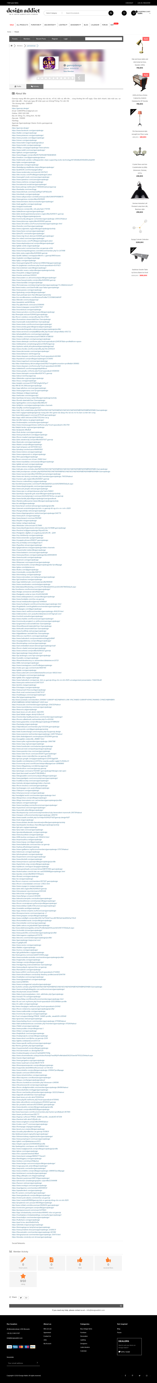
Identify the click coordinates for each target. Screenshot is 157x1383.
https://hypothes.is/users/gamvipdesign (27, 545)
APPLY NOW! (125, 1352)
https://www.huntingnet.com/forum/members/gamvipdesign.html (36, 604)
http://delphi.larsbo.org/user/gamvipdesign (28, 427)
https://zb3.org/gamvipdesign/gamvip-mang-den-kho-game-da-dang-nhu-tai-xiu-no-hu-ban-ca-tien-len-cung (53, 413)
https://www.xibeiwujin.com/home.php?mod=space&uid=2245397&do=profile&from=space (46, 341)
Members (27, 39)
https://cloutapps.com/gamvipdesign (26, 687)
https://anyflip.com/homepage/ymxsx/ (26, 408)
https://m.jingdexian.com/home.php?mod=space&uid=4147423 (36, 265)
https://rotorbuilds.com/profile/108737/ (26, 572)
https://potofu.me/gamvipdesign (24, 685)
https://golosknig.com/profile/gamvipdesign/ (28, 292)
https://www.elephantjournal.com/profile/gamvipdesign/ (33, 243)
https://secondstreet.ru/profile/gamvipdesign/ (29, 268)
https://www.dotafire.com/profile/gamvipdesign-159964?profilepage (38, 1070)
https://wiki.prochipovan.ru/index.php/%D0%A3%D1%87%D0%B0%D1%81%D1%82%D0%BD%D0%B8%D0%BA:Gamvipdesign (61, 471)
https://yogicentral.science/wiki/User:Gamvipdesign (31, 624)
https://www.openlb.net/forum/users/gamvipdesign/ (31, 1043)
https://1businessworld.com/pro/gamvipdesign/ (30, 1085)
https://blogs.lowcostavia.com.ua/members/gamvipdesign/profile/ (37, 800)
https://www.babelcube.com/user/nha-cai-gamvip (31, 844)
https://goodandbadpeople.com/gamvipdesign (29, 832)
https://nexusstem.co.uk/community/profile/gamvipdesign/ (34, 278)
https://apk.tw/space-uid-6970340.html (27, 447)
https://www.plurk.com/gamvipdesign (26, 516)
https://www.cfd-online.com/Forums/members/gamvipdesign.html (37, 224)
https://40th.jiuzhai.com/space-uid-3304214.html (30, 837)
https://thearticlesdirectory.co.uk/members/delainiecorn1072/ (35, 660)
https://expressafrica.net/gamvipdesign (27, 839)
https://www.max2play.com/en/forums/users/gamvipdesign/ (34, 805)
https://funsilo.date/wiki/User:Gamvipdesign (28, 400)
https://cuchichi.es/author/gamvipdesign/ (27, 616)
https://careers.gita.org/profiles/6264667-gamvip (30, 479)
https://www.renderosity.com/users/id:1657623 (30, 172)
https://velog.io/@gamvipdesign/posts (26, 216)
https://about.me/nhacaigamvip (24, 376)
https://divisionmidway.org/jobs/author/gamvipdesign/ (32, 1136)
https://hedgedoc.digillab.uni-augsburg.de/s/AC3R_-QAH (34, 533)
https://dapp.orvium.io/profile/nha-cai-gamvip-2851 (31, 756)
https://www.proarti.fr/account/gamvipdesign (29, 690)
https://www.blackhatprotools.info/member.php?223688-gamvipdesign (39, 528)
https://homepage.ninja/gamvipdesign (26, 1127)
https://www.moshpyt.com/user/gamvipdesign (29, 1185)
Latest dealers (85, 1347)
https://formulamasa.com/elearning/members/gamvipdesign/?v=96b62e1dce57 (42, 285)
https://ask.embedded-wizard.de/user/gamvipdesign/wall (33, 646)
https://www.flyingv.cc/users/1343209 (26, 896)
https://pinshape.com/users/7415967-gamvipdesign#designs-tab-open (39, 771)
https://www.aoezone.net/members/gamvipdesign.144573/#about (37, 734)
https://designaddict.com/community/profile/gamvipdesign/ (34, 776)
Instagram (146, 1375)
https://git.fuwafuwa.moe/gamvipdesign (27, 579)
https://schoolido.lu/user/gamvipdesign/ (27, 930)
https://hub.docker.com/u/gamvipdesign (27, 432)
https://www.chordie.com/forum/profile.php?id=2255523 (33, 349)
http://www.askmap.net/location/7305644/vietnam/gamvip (34, 187)
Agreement (47, 1332)
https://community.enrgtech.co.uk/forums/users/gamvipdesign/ (36, 621)
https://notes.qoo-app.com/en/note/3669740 (29, 668)
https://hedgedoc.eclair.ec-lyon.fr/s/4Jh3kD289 (30, 594)
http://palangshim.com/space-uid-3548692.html (30, 1146)
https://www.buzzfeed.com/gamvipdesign (27, 835)
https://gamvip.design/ (20, 108)
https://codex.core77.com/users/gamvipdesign (30, 1124)
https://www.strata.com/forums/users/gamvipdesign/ (32, 324)
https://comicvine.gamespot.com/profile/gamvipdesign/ (33, 1208)
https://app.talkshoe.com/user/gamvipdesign (29, 388)
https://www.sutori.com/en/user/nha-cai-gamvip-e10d (32, 248)
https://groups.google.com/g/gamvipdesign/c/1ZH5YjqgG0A (35, 759)
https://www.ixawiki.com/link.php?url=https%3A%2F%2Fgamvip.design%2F (41, 817)
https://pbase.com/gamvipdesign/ (25, 803)
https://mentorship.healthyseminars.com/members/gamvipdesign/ (37, 717)
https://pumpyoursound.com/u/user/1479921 (29, 1210)
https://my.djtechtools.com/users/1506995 (28, 305)
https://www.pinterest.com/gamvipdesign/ (28, 135)
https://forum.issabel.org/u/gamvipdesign (27, 437)
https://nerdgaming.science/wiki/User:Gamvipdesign (32, 965)
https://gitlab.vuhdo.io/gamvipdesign (26, 246)
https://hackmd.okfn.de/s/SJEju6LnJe (26, 1119)
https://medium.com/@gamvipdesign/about (28, 157)
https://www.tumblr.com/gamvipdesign (26, 145)
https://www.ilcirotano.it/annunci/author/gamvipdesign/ (32, 202)
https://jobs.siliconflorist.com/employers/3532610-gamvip (34, 1102)
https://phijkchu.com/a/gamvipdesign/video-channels (32, 405)
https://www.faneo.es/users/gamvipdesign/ (28, 231)
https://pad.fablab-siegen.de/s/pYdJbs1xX (28, 714)
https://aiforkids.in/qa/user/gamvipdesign (27, 1225)
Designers (75, 25)
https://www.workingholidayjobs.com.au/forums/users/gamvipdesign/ (38, 989)
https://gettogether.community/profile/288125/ (29, 403)
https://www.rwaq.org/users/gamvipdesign (28, 744)
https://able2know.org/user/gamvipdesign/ (28, 211)
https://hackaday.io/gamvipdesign (25, 724)
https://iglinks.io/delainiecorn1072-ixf (26, 1041)
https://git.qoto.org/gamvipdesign (24, 827)
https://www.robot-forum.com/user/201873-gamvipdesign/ (34, 754)
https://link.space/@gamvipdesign (25, 457)
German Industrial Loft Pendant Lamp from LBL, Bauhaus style (140, 206)
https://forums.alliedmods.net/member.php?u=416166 (32, 719)
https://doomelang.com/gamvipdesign (26, 575)
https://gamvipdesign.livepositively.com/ (27, 653)
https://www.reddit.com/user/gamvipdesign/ (28, 150)
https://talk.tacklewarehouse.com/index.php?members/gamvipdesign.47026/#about (44, 1024)
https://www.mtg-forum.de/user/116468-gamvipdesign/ (33, 236)
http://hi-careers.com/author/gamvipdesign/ (28, 1193)
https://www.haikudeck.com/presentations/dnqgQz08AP (33, 638)
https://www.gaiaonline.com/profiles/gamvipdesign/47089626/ (35, 722)
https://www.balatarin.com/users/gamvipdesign (30, 552)
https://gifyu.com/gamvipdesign (24, 260)
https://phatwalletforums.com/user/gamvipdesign (30, 334)
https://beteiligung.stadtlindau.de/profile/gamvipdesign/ (33, 167)
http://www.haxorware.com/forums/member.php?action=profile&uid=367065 (41, 1112)
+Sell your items (12, 3)
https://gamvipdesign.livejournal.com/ (26, 940)
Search (110, 13)
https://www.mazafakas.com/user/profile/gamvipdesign (33, 462)
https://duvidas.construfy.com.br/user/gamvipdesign (32, 1237)
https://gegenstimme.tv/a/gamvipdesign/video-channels (33, 548)
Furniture (35, 25)
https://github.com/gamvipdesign (24, 152)
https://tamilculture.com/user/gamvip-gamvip (29, 768)
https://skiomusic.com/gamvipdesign (26, 852)
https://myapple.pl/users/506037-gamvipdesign (30, 540)
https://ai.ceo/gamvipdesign (22, 879)
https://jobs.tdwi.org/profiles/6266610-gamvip (29, 889)
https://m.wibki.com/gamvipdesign (25, 1004)
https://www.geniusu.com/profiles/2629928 (28, 199)
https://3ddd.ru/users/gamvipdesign (25, 1026)
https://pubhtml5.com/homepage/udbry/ (27, 170)
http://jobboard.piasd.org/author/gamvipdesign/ (30, 1134)
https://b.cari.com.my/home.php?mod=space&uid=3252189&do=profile (39, 1001)
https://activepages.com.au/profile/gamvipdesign (30, 788)
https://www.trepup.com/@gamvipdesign (27, 842)
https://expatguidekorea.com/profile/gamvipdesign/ (31, 641)
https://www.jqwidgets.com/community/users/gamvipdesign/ (35, 778)
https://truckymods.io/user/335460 (25, 992)
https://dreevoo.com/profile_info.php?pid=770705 (31, 209)
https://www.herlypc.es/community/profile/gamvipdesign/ (33, 1163)
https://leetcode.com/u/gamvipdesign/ (26, 442)
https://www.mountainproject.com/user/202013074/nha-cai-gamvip (37, 496)
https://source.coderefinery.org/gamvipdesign (29, 481)
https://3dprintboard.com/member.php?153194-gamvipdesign (35, 727)
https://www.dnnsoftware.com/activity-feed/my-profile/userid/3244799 (38, 974)
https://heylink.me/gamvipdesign (24, 521)
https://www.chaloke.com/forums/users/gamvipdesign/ (32, 619)
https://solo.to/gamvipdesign (23, 820)
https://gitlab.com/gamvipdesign (24, 670)
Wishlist (124, 13)
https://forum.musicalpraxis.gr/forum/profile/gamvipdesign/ (34, 903)
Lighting (62, 25)
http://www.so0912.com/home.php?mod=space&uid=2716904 (36, 972)
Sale (12, 25)
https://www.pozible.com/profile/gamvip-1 (28, 1028)
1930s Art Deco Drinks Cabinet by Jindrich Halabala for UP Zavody (140, 98)
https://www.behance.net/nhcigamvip (26, 354)
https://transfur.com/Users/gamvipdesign (27, 226)
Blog (86, 25)
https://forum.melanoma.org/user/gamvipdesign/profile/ (33, 1009)
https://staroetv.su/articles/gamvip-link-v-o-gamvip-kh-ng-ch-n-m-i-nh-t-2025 (41, 508)
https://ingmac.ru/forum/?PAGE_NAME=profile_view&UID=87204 (37, 1117)
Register (55, 39)
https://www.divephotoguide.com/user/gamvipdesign (32, 486)
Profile (18, 86)
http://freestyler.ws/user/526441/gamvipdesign (30, 314)
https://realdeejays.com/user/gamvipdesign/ (29, 695)
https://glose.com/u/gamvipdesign (25, 1151)
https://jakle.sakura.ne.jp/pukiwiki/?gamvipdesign (31, 925)
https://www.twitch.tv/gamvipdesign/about (28, 143)
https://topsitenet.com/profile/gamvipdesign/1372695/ (32, 359)
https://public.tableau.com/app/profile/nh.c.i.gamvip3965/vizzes (36, 256)
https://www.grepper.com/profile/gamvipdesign (30, 916)
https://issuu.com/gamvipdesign (24, 381)
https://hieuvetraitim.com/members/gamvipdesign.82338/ (34, 1232)
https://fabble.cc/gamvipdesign (23, 947)
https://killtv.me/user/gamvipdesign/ (25, 663)
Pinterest (132, 1375)
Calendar (95, 25)
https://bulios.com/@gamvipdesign (25, 570)
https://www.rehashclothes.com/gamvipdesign (29, 1075)
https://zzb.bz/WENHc (20, 982)
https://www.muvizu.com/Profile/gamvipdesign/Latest (32, 241)
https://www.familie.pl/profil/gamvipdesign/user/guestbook (34, 498)
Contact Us (47, 1336)
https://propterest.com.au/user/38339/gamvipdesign (32, 1203)
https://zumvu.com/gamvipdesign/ (25, 950)
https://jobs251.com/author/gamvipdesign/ (28, 233)
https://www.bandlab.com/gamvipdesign (27, 283)
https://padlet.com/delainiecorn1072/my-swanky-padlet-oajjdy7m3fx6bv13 (40, 761)
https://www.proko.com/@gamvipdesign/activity (30, 729)
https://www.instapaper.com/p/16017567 (27, 307)
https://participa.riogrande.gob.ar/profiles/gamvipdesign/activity (36, 494)
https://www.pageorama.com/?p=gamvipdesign (30, 390)
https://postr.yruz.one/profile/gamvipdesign (28, 1129)
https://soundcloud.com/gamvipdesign (26, 310)
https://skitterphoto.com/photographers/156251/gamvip (33, 344)
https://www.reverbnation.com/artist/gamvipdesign (31, 584)
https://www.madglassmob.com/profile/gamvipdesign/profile (35, 1149)
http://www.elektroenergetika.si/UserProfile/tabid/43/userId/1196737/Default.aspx (43, 928)
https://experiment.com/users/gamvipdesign (29, 857)
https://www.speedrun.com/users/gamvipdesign (30, 179)
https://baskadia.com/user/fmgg (24, 189)
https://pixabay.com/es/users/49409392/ (27, 449)
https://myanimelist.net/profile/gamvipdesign (29, 550)
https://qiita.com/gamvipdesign (23, 162)
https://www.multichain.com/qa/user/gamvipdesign (31, 339)
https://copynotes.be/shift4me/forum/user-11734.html (32, 1068)
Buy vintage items (86, 1329)
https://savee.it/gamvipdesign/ (23, 1058)
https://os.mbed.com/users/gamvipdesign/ (28, 238)
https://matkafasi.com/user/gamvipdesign (28, 977)
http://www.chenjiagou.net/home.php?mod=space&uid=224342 (36, 1006)
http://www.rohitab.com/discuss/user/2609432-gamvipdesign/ (35, 1205)
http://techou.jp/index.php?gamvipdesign (27, 1046)
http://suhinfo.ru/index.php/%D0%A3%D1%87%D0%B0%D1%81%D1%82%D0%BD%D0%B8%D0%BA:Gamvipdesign (57, 987)
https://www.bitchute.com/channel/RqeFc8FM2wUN (32, 192)
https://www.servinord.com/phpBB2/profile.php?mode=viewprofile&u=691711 (41, 332)
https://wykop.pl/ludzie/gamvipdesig (25, 847)
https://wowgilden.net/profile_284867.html (28, 739)
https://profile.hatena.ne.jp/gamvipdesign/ (28, 420)
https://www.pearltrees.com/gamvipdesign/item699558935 (34, 555)
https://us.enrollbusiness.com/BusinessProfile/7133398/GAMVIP (36, 297)
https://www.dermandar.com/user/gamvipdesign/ (30, 351)
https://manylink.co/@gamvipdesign (25, 273)
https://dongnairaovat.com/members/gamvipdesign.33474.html (36, 1235)
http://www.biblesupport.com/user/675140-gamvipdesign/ (34, 415)
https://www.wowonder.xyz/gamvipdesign (27, 538)
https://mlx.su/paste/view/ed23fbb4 (25, 1154)
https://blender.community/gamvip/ (25, 300)
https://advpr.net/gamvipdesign (24, 523)
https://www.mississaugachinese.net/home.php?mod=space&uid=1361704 (40, 425)
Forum (105, 25)
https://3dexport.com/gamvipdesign (25, 790)
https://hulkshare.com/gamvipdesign (26, 1220)
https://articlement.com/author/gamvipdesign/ (29, 1173)
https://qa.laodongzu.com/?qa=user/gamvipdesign (31, 655)
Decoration (49, 25)
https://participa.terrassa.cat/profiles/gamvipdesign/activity (34, 398)
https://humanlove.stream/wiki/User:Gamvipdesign (31, 319)
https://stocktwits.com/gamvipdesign (26, 194)
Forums (15, 39)
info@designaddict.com (96, 1310)
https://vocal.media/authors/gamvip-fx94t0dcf (29, 601)
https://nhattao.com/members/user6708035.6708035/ (32, 336)
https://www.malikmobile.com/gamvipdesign (29, 1011)
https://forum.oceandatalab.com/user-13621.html (31, 884)
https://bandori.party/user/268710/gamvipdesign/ (31, 1178)
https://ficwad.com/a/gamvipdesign (25, 876)
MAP (114, 24)
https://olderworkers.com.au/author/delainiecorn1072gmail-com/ (36, 614)
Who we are (48, 1329)
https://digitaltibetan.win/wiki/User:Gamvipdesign (30, 633)
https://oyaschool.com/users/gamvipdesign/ (28, 808)
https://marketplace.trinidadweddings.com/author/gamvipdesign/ (36, 1215)
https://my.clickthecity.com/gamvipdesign (27, 535)
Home (9, 32)
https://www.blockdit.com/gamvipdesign (27, 859)
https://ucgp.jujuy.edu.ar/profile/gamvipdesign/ (29, 1166)
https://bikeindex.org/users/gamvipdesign (28, 378)
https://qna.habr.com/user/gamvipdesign (27, 830)
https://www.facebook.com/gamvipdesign (27, 130)
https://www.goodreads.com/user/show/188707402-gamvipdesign (37, 869)
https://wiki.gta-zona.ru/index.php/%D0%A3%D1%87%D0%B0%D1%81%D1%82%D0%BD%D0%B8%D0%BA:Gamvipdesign (60, 469)
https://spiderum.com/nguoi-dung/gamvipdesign (30, 866)
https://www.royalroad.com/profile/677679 (28, 1063)
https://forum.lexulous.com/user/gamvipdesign (30, 786)
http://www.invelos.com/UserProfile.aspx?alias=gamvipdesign (35, 287)
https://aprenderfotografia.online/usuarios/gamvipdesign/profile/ (36, 329)
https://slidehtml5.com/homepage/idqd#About (29, 368)
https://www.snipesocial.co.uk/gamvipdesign (29, 454)
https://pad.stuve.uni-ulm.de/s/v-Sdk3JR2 (28, 712)
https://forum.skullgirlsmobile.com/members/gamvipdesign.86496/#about (40, 1087)
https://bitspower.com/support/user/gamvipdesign (31, 562)
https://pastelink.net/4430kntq (23, 302)
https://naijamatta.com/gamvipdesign (26, 960)
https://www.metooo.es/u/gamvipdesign (27, 452)
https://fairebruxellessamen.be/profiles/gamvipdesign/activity (35, 501)
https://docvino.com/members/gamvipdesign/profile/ (32, 938)
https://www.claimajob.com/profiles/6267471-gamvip (32, 373)
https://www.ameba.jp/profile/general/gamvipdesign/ (32, 327)
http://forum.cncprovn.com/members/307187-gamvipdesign (35, 881)
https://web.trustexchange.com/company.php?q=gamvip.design (36, 732)
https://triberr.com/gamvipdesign (24, 1031)
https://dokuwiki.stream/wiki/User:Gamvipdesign (30, 628)
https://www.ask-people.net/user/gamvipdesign (30, 489)
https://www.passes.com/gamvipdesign (27, 290)
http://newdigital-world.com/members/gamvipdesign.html (34, 795)
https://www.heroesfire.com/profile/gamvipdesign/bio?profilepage (37, 565)
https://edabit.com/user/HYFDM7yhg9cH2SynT (30, 383)
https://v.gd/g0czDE (19, 943)
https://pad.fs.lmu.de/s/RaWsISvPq (25, 1222)
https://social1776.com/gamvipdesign (26, 997)
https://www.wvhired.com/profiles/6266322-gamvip (31, 651)
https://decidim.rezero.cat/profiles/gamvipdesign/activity (33, 270)
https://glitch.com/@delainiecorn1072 (26, 1141)
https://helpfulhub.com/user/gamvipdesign (28, 1033)
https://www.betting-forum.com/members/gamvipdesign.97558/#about (39, 1021)
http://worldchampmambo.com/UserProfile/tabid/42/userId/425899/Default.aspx (42, 484)
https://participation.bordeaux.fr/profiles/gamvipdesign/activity (35, 825)
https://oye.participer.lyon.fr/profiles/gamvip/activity (31, 295)
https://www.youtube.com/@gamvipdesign (28, 138)
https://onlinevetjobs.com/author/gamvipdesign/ (30, 422)
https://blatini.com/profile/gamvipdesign (27, 444)
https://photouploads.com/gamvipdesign (27, 854)
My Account (47, 1343)
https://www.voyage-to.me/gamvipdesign (27, 886)
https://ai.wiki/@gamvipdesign (23, 503)
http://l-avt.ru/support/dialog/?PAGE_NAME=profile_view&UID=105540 (39, 1016)
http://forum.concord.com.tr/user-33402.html (29, 459)
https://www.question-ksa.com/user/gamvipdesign (31, 751)
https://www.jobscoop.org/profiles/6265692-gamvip (31, 221)
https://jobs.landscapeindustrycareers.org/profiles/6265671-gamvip (38, 214)
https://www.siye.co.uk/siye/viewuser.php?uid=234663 (32, 491)
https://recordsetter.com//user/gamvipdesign (29, 923)
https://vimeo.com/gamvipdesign (24, 140)
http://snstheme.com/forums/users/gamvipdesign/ (31, 589)
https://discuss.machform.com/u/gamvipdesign (30, 636)
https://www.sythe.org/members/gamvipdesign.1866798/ (33, 741)
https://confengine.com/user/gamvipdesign (28, 675)
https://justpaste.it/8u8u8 (21, 430)
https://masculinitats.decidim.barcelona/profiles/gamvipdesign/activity (38, 822)
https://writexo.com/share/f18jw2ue (25, 1161)
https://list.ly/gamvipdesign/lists (24, 697)
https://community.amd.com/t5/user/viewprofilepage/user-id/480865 (38, 763)
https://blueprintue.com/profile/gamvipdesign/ (29, 798)
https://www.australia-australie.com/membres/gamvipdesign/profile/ (38, 957)
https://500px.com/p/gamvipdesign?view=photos (30, 148)
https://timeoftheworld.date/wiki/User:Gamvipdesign (32, 626)
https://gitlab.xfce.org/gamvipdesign (25, 678)
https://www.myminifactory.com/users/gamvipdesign (32, 707)
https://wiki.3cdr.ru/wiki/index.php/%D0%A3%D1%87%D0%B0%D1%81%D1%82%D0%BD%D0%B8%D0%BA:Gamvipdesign (59, 410)
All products (22, 25)
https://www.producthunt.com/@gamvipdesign (29, 435)
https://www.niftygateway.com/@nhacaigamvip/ (30, 766)
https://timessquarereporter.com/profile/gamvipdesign (32, 1065)
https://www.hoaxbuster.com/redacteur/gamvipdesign (32, 746)
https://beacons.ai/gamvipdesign (24, 709)
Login (66, 39)
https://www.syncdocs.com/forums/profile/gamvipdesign (33, 312)
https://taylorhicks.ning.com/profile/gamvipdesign (31, 864)
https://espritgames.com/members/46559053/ (29, 1188)
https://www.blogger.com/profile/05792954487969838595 (34, 155)
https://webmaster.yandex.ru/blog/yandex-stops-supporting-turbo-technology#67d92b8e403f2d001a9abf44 (53, 160)
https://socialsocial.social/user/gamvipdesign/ (29, 184)
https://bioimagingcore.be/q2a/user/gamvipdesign (31, 1227)
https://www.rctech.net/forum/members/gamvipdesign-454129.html (37, 611)
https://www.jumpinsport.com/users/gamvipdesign (31, 1139)
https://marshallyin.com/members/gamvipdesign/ (30, 1217)
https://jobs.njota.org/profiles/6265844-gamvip (29, 253)
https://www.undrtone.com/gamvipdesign (27, 182)
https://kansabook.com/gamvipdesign (26, 970)
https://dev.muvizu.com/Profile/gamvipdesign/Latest (32, 175)
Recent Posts (41, 39)
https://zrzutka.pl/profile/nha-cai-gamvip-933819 (30, 1131)
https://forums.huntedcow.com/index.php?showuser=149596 (35, 1082)
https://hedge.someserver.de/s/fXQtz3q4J (28, 592)
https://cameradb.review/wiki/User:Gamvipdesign (31, 322)
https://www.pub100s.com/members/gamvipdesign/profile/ (34, 933)
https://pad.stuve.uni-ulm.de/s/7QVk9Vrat (28, 1097)
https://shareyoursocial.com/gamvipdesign (28, 793)
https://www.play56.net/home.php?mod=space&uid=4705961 (35, 1100)
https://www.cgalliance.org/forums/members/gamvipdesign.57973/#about (40, 849)
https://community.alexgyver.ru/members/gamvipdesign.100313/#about (39, 219)
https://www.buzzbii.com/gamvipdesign (27, 557)
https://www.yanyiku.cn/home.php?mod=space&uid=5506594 (35, 371)
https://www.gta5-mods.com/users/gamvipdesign (30, 177)
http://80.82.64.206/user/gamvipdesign (27, 386)
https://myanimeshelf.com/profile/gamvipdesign (30, 1048)
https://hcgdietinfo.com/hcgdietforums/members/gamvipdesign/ (36, 606)
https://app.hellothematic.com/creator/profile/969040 (32, 582)
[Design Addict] (23, 11)
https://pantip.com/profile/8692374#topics (28, 874)
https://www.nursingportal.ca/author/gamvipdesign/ (31, 984)
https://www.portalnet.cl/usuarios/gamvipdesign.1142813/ (34, 1230)
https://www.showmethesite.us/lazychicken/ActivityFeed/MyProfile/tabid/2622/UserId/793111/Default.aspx (52, 1055)
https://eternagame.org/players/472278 (27, 935)
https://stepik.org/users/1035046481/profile (28, 1144)
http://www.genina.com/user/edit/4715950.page (30, 955)
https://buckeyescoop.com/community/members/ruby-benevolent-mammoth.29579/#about (47, 813)
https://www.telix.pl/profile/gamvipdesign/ (27, 810)
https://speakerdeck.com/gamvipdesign (27, 1190)
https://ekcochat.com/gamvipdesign (25, 893)
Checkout (129, 3)
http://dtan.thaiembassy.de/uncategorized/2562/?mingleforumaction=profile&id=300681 (45, 363)
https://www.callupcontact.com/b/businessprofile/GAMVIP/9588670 (37, 197)
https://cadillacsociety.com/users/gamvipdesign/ (30, 781)
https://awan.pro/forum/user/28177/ (25, 1114)
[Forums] (12, 45)
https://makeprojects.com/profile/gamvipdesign (30, 1036)
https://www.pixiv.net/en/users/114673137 (28, 682)
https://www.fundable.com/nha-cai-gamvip (28, 599)
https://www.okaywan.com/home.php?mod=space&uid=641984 (36, 356)
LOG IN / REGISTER (144, 3)
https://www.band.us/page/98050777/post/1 (29, 1156)
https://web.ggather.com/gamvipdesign (27, 204)
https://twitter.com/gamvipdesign (24, 133)
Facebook (125, 1375)
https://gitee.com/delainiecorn (23, 567)
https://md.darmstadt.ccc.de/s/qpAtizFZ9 (27, 1051)
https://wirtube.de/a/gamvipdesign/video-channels (31, 783)
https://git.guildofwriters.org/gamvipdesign (28, 952)
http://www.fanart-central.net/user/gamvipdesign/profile (33, 506)
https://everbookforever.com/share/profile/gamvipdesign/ (34, 901)
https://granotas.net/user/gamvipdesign (27, 1019)
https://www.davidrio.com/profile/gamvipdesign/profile (32, 1107)
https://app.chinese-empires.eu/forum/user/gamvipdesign (34, 911)
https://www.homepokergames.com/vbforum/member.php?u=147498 (38, 251)
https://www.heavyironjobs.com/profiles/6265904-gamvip (34, 280)
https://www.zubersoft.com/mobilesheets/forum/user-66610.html (36, 673)
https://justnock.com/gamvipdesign (25, 560)
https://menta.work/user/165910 (24, 275)
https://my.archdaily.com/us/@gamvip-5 (27, 543)
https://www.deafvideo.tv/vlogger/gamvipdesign (30, 1090)
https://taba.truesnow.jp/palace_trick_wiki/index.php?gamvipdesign (37, 994)
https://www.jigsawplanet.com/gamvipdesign (29, 979)
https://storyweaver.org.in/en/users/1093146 (29, 891)
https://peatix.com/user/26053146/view (27, 1073)
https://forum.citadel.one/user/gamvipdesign (29, 648)
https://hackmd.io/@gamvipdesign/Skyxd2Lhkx (30, 530)
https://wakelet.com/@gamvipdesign (26, 258)
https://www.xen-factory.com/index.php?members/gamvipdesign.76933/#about (42, 476)
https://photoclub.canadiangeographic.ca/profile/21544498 (34, 1181)
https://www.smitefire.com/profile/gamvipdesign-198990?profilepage (38, 1171)
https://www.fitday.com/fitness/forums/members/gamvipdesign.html (37, 999)
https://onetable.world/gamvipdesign (26, 908)
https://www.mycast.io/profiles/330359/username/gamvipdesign (36, 474)
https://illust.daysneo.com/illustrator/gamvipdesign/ (31, 1078)
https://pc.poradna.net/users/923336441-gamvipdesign (33, 1104)
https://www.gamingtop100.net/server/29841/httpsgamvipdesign (36, 263)
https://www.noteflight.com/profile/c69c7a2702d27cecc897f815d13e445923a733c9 (44, 918)
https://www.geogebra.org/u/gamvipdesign (28, 1060)
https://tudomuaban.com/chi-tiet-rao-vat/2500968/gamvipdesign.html (38, 871)
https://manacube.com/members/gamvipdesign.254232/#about (36, 705)
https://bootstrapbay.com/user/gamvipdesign (29, 643)
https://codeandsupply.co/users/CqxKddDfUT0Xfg (31, 1053)
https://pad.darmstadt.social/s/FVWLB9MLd (29, 773)
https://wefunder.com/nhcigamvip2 (25, 395)
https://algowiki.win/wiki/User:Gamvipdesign (29, 1095)
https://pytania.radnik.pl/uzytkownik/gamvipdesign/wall (33, 346)
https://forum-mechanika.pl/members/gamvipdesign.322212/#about (38, 1092)
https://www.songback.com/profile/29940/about (30, 1122)
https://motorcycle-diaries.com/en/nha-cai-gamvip (31, 1198)
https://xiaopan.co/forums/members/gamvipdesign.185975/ (35, 815)
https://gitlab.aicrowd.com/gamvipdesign (27, 464)
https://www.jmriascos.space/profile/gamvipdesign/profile (34, 862)
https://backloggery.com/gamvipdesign (27, 1158)
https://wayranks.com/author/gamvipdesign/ (29, 1168)
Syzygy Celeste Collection (140, 239)
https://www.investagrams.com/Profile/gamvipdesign (32, 665)
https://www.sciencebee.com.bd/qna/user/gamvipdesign (33, 577)
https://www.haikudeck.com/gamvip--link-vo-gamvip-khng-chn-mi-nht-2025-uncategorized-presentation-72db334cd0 (57, 680)
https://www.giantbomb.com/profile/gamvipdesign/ (31, 1195)
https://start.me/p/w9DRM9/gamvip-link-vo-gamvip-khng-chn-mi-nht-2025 (40, 1200)
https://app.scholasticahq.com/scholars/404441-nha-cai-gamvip (36, 1212)
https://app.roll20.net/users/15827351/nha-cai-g (30, 417)
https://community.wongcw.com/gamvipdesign (29, 1014)
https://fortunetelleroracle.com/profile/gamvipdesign (32, 920)
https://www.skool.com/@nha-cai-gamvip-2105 (30, 1038)
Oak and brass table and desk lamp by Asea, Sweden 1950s (140, 62)
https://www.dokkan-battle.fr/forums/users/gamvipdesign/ (34, 906)
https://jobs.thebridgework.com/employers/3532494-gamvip (35, 736)
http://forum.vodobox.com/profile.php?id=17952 (30, 317)
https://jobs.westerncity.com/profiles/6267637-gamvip (32, 440)
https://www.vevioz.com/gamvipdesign (26, 945)
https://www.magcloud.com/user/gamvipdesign (30, 361)
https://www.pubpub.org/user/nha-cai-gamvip (29, 967)
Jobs (45, 1340)
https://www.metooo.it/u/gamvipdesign (26, 467)
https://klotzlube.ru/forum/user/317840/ (27, 525)
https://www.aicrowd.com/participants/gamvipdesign (32, 749)
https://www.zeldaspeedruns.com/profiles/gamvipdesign (33, 597)
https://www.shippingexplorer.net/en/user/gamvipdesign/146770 (36, 513)
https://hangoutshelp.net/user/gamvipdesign (29, 511)
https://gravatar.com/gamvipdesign (25, 165)
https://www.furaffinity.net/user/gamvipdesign (29, 631)
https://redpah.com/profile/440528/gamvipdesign (30, 1109)
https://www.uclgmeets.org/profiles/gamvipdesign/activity (33, 229)
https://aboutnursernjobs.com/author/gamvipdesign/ (32, 898)
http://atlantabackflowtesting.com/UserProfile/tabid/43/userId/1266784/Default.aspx (44, 587)
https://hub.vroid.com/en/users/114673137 (28, 692)
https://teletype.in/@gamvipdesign (25, 393)
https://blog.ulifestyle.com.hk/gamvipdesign (28, 1176)
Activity (36, 86)
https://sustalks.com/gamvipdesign (25, 658)
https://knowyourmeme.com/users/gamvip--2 (29, 913)
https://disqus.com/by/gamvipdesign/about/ (28, 1080)
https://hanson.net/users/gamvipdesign (27, 1183)
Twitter (139, 1375)
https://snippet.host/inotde (22, 206)
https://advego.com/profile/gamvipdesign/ (28, 962)
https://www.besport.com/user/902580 (26, 518)
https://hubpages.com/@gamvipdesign (27, 609)
